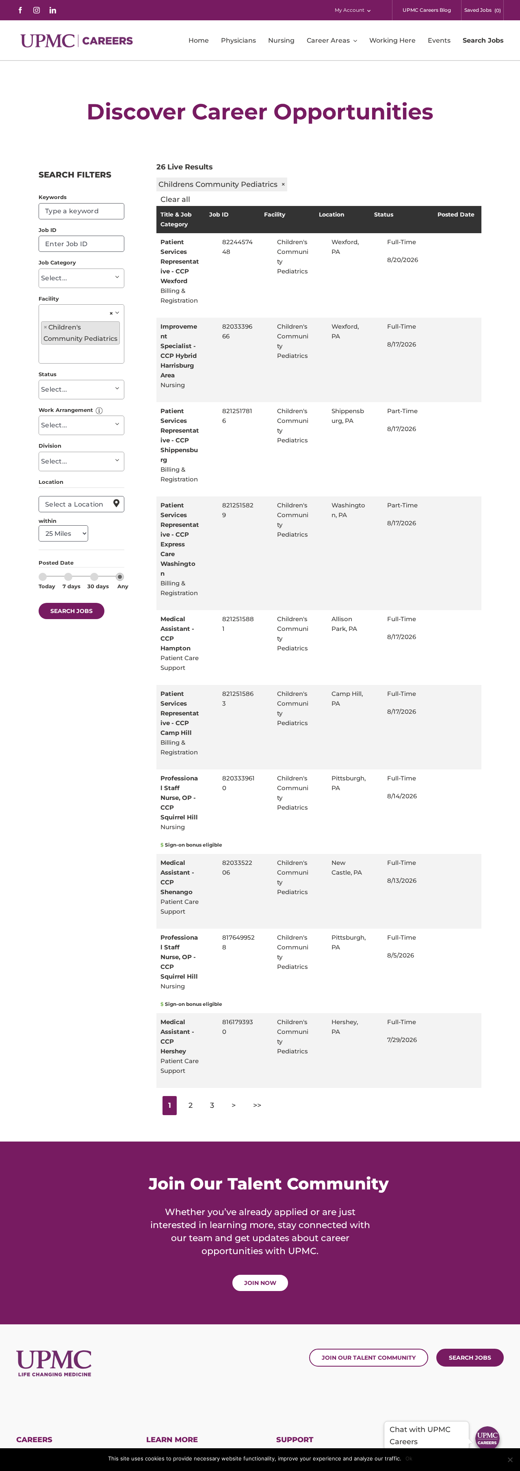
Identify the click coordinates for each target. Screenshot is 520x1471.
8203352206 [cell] (237, 867)
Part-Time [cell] (402, 411)
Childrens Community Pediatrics (221, 184)
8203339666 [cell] (237, 331)
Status (47, 374)
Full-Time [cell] (401, 242)
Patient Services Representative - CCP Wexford (179, 261)
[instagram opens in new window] (36, 10)
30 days (98, 586)
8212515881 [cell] (238, 624)
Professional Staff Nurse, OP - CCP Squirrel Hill (179, 797)
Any (122, 586)
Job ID (47, 230)
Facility (49, 298)
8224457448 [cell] (237, 247)
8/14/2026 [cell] (402, 796)
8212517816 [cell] (237, 416)
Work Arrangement (66, 410)
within (47, 521)
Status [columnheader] (383, 214)
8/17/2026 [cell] (401, 344)
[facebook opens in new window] (20, 10)
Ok (408, 1458)
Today (47, 586)
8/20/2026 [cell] (402, 260)
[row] (318, 275)
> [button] (234, 1105)
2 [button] (190, 1105)
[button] (99, 410)
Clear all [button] (175, 199)
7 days (71, 586)
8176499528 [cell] (238, 942)
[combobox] (81, 211)
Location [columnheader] (331, 214)
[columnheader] (181, 220)
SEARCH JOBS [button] (71, 611)
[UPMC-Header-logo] (78, 40)
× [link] (111, 313)
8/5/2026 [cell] (400, 955)
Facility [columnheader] (274, 214)
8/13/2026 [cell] (401, 880)
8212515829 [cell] (238, 510)
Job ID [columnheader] (219, 214)
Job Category (57, 262)
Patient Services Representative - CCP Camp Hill (179, 713)
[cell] (348, 247)
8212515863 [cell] (238, 698)
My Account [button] (349, 10)
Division (50, 445)
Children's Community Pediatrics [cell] (292, 256)
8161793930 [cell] (237, 1027)
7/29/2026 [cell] (402, 1040)
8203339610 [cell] (238, 783)
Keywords (53, 197)
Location (51, 482)
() (497, 10)
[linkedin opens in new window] (53, 10)
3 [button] (212, 1105)
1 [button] (169, 1105)
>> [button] (257, 1105)
